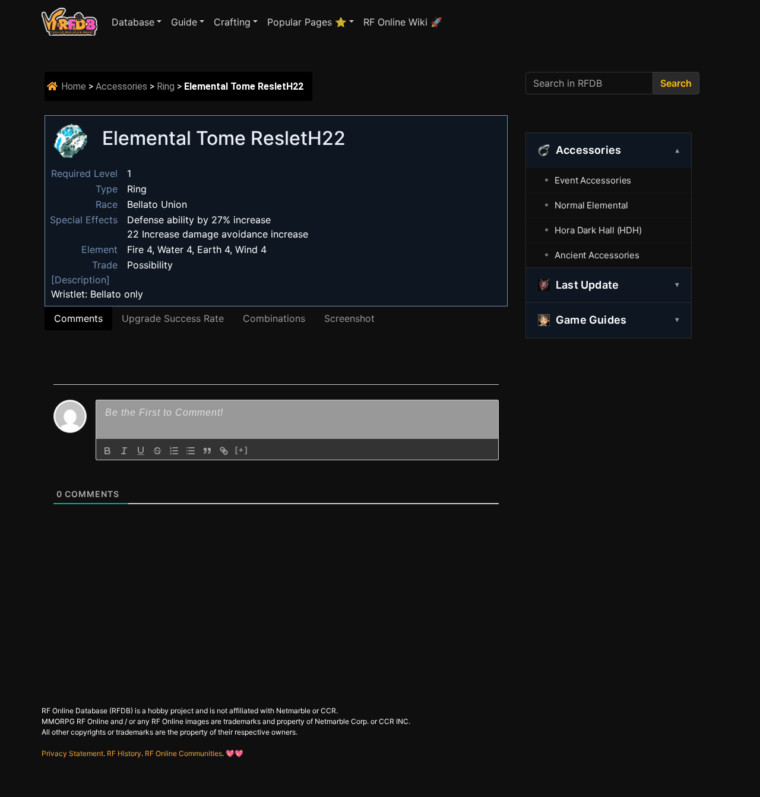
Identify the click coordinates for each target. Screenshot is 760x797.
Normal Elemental (591, 205)
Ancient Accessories (597, 255)
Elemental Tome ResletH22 (224, 138)
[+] (241, 449)
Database (133, 22)
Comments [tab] (78, 318)
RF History (124, 753)
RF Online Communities (183, 753)
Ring (166, 86)
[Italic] (124, 451)
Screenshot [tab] (349, 318)
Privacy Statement (72, 753)
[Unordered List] (190, 451)
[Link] (224, 451)
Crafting (232, 22)
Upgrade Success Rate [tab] (173, 318)
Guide (184, 22)
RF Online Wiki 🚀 (402, 22)
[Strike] (157, 451)
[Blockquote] (207, 451)
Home (73, 86)
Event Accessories (593, 180)
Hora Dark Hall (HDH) (598, 230)
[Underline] (140, 451)
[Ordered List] (174, 451)
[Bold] (107, 451)
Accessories (121, 86)
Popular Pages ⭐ (307, 22)
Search (676, 83)
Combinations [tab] (274, 318)
